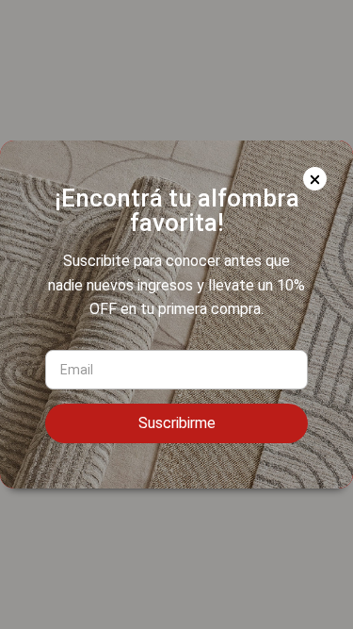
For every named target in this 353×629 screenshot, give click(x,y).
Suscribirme (177, 423)
